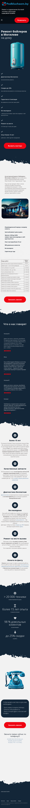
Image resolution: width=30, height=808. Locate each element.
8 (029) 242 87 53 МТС (15, 741)
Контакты (3, 800)
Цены (8, 800)
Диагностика (5, 495)
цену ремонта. (20, 520)
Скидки (19, 800)
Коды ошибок (13, 800)
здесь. (21, 526)
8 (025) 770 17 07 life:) (15, 742)
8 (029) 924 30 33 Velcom (15, 739)
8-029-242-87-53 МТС (5, 791)
